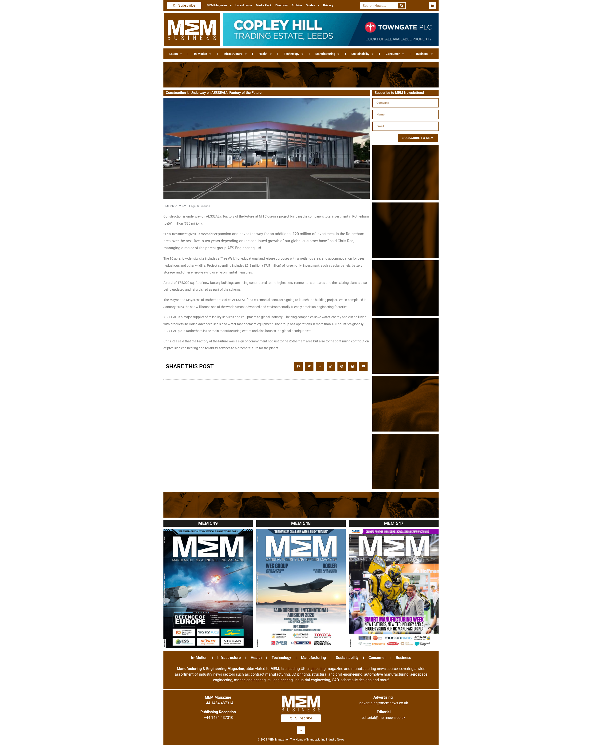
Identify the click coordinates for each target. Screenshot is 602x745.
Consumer (393, 53)
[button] (298, 366)
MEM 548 (301, 523)
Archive (296, 5)
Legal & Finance (199, 206)
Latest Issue (243, 5)
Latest (173, 53)
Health (263, 53)
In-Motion (200, 53)
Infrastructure (232, 53)
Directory (281, 5)
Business (422, 53)
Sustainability (360, 53)
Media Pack (264, 5)
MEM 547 (394, 523)
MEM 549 (208, 523)
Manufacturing (325, 53)
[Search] (402, 5)
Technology (291, 53)
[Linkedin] (432, 5)
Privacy (328, 5)
